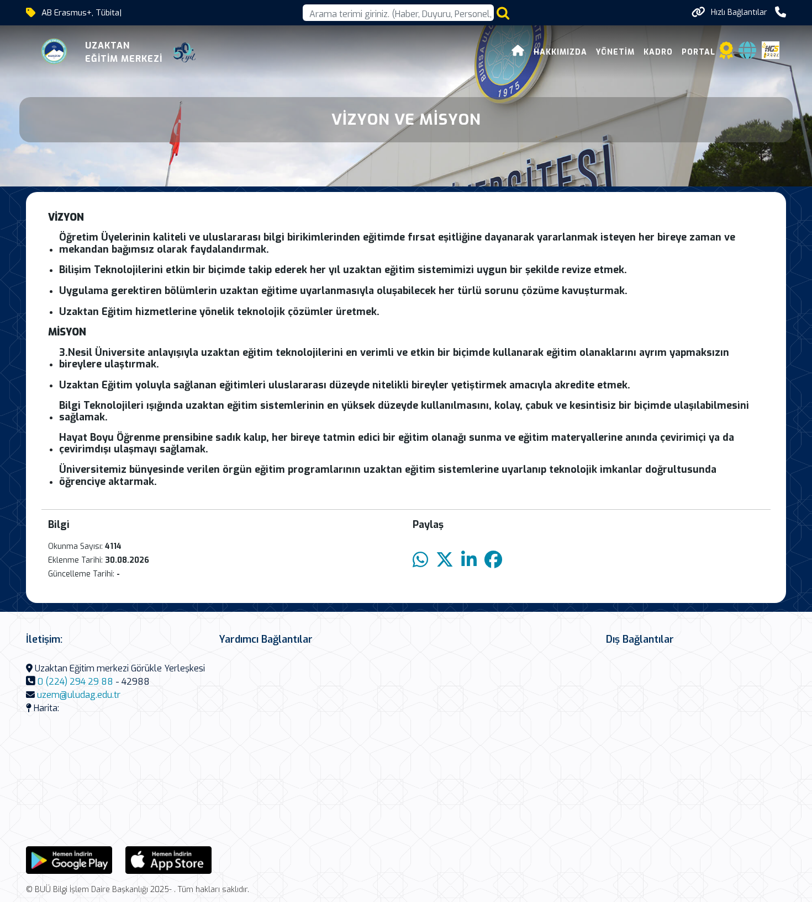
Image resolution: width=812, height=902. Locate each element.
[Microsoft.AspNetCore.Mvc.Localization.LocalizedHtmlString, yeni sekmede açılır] (69, 860)
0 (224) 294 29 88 (75, 681)
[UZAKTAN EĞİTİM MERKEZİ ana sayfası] (55, 52)
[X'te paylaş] (445, 560)
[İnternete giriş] (747, 54)
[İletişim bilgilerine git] (780, 12)
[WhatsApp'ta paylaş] (420, 560)
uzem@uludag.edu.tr (78, 695)
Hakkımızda (560, 52)
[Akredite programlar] (726, 54)
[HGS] (770, 49)
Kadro (658, 52)
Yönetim (615, 52)
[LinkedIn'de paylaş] (469, 560)
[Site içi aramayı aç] (503, 13)
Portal (698, 52)
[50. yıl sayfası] (184, 52)
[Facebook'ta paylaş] (493, 560)
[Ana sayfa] (518, 52)
